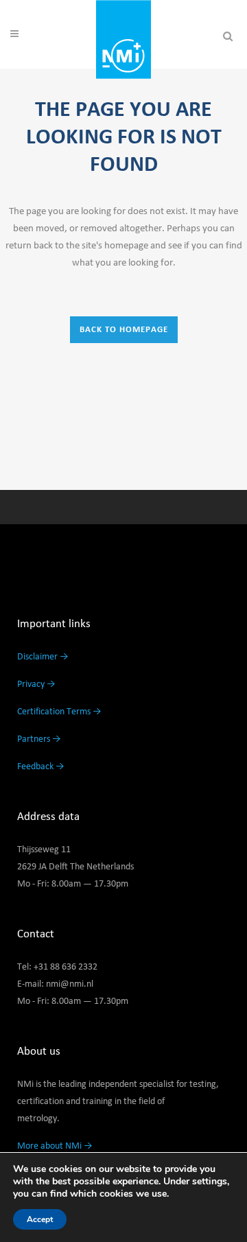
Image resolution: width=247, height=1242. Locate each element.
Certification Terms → (59, 711)
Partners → (39, 739)
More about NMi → (55, 1146)
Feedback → (40, 766)
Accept (40, 1219)
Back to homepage (124, 329)
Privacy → (36, 684)
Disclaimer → (43, 656)
